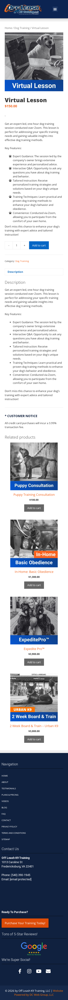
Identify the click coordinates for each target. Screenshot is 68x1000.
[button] (55, 9)
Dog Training (22, 28)
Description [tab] (15, 272)
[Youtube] (38, 971)
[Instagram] (29, 971)
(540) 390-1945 (20, 875)
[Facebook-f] (20, 971)
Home (8, 28)
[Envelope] (48, 971)
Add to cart (39, 245)
